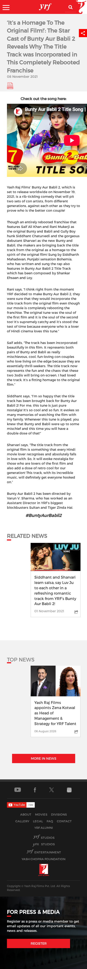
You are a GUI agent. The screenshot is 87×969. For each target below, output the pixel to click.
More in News (43, 758)
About (25, 814)
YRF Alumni (43, 828)
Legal (38, 821)
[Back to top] (72, 964)
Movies (41, 814)
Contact (64, 821)
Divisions (59, 814)
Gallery (22, 821)
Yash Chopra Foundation (43, 859)
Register (39, 943)
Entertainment (47, 852)
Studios (48, 837)
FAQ (50, 821)
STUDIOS (45, 844)
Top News (21, 659)
